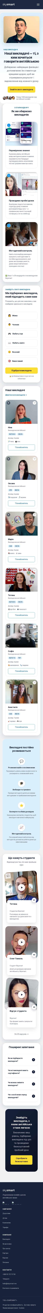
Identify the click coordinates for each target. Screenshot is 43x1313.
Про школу (6, 1248)
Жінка (12, 315)
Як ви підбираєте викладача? (21, 1059)
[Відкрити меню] (38, 4)
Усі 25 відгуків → (21, 1034)
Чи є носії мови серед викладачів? (21, 1096)
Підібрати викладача (21, 370)
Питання (6, 1262)
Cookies (21, 1308)
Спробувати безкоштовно (21, 1160)
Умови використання (10, 1308)
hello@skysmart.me (10, 1283)
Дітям (5, 1218)
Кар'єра (5, 1253)
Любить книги (16, 343)
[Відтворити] (21, 887)
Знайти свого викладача (21, 89)
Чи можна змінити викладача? (21, 1083)
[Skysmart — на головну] (9, 4)
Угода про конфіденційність (13, 1305)
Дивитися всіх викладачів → (16, 395)
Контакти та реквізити (11, 1288)
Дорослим (6, 1213)
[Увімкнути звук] (34, 900)
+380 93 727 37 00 (9, 1274)
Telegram (6, 1279)
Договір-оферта (30, 1305)
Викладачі (6, 1239)
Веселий (14, 352)
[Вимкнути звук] (34, 954)
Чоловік (13, 324)
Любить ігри (15, 334)
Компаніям (7, 1223)
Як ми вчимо (7, 1244)
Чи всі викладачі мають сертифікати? (21, 1071)
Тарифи (5, 1227)
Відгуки (5, 1258)
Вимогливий (15, 361)
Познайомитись (21, 447)
